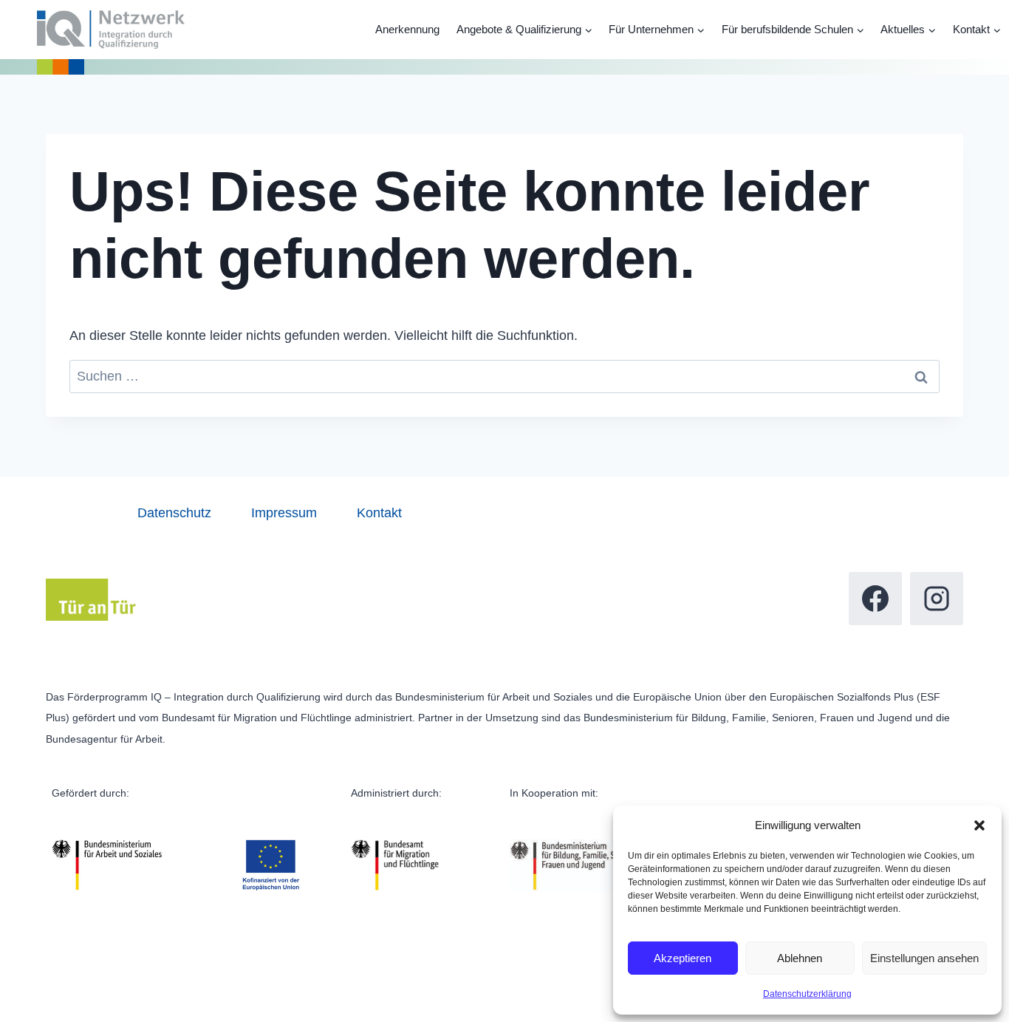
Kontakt (379, 512)
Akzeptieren (682, 958)
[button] (979, 825)
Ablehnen (799, 958)
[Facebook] (875, 598)
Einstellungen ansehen (924, 958)
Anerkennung (407, 29)
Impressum (284, 512)
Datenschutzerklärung (807, 994)
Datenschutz (174, 512)
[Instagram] (936, 598)
